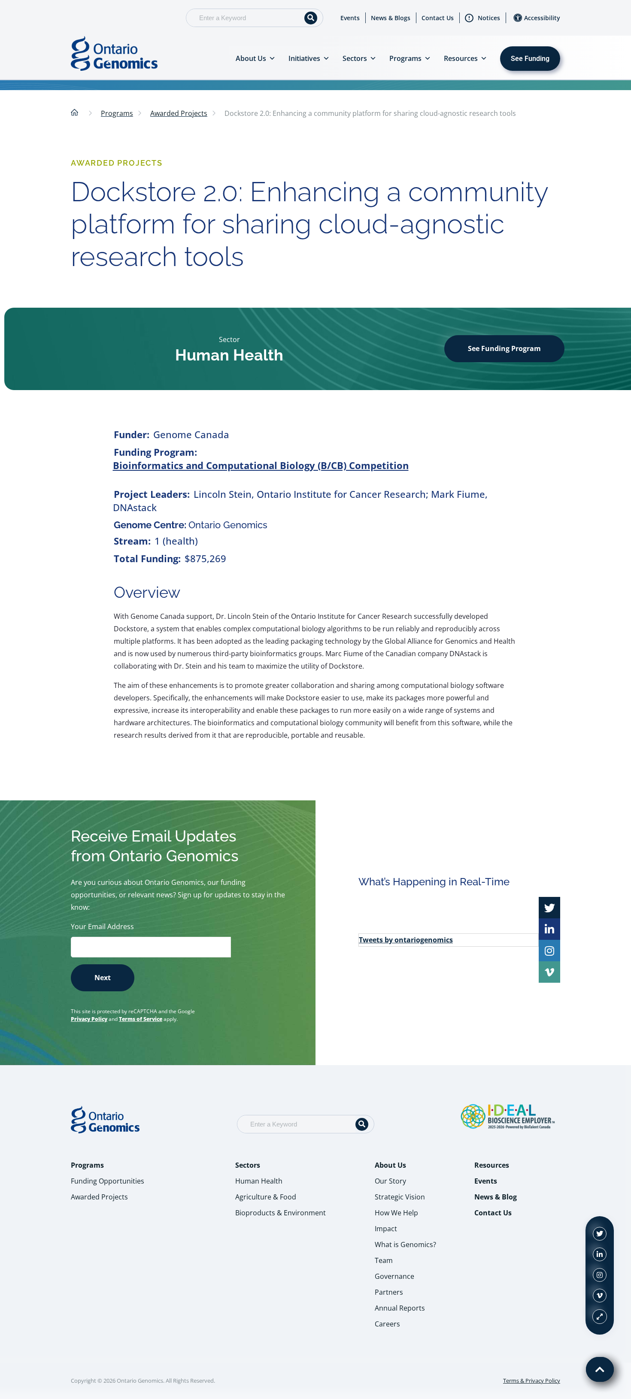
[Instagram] (600, 1275)
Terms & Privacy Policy (531, 1380)
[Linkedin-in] (600, 1254)
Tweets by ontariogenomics (406, 940)
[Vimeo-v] (600, 1295)
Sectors (355, 58)
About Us (251, 58)
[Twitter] (600, 1234)
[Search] (310, 18)
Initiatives (304, 58)
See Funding (530, 59)
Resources (461, 58)
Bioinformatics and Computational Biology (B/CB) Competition (261, 465)
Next (102, 977)
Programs (405, 58)
